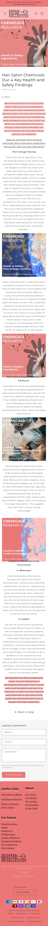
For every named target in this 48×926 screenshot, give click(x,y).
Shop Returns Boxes (11, 794)
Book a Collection (10, 804)
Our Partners (32, 805)
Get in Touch (7, 807)
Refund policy (21, 913)
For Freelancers (9, 844)
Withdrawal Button (11, 799)
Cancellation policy (34, 921)
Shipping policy (33, 917)
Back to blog (26, 712)
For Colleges (7, 848)
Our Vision (30, 794)
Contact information (16, 921)
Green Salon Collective (22, 910)
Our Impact (31, 801)
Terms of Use (18, 876)
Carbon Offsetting (10, 837)
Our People (31, 798)
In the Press (31, 808)
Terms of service (18, 917)
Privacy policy (34, 913)
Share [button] (7, 97)
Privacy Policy (29, 876)
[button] (5, 13)
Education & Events (11, 841)
